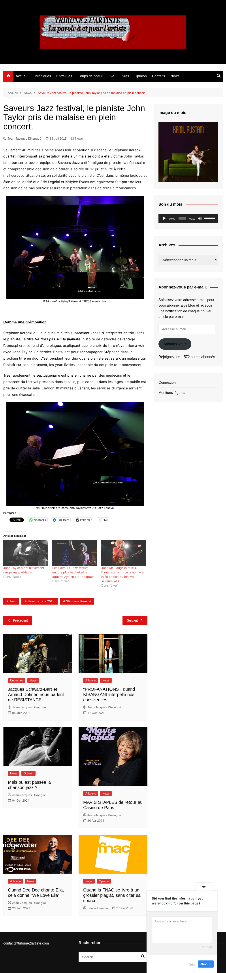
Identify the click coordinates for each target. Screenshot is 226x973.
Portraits (158, 76)
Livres (124, 76)
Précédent (20, 620)
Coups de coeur (89, 76)
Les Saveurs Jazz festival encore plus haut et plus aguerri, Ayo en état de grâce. (73, 572)
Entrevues (64, 76)
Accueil (21, 76)
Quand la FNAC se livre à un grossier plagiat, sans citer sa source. (112, 895)
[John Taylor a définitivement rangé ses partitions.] (25, 552)
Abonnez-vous (175, 344)
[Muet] (200, 218)
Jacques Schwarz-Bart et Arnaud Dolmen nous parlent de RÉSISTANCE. (36, 694)
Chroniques (42, 76)
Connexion (167, 382)
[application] (188, 218)
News (174, 76)
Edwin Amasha (97, 908)
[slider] (210, 218)
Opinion (140, 76)
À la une (90, 680)
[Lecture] (164, 218)
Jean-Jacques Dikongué (24, 138)
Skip (192, 964)
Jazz (12, 601)
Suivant (132, 620)
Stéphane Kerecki (78, 601)
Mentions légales (171, 393)
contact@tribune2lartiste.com (26, 943)
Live (111, 76)
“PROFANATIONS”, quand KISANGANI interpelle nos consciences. (109, 694)
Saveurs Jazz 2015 (41, 601)
